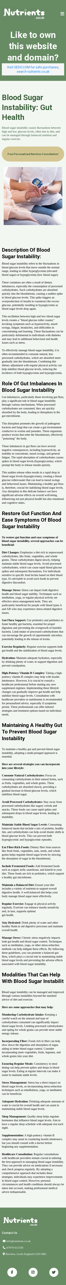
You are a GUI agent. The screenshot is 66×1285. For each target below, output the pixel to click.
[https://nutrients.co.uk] (24, 14)
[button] (61, 14)
